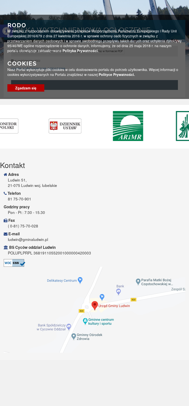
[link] (42, 126)
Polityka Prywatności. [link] (81, 50)
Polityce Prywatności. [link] (117, 74)
